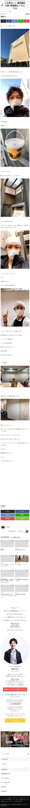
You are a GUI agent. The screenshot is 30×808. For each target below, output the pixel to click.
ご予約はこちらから (15, 720)
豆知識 (4, 791)
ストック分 (12, 801)
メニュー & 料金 (15, 799)
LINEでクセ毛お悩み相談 (21, 797)
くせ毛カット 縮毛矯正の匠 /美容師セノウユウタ (15, 5)
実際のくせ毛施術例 (7, 799)
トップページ (3, 797)
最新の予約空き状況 (18, 801)
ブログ (3, 506)
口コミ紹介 (5, 782)
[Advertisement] (15, 483)
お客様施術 (5, 773)
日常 (3, 786)
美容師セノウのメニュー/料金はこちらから (15, 689)
